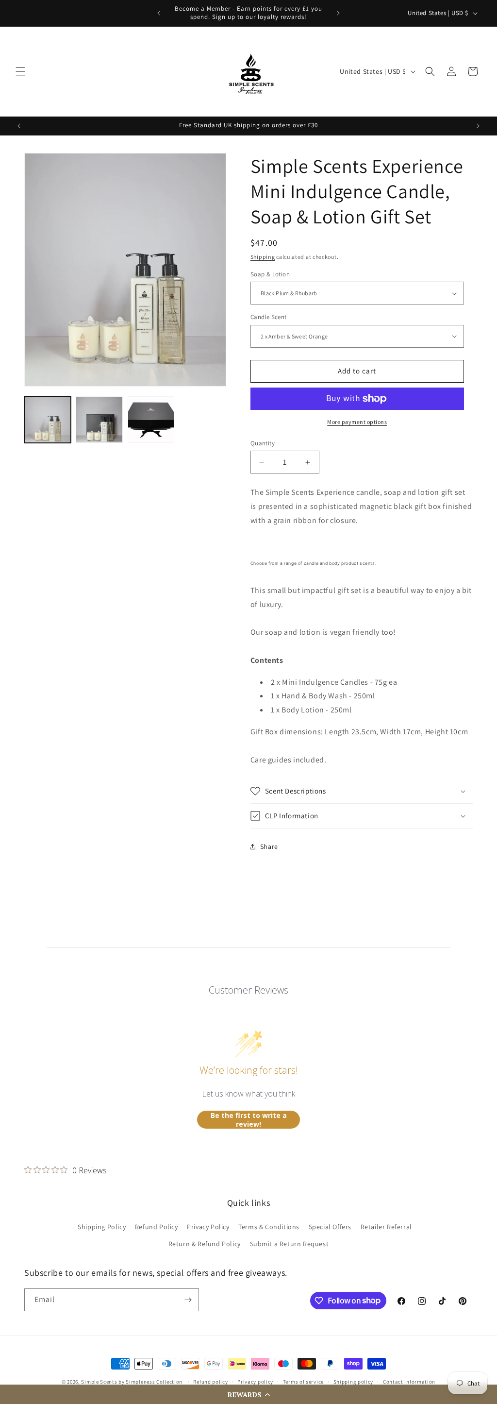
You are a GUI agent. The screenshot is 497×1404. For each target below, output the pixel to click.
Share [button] (269, 846)
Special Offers (330, 1226)
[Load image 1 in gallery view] (47, 419)
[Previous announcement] (158, 13)
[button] (248, 1394)
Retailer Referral (386, 1226)
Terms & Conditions (268, 1226)
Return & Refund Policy (204, 1243)
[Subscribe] (188, 1299)
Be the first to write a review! (249, 1120)
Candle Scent (268, 317)
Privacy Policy (208, 1226)
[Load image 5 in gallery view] (151, 419)
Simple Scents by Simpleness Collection (131, 1381)
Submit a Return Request (289, 1243)
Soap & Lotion (270, 274)
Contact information (409, 1381)
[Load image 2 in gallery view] (99, 419)
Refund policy (210, 1381)
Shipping (262, 256)
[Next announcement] (338, 13)
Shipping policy (353, 1381)
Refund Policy (156, 1226)
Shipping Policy (102, 1226)
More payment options (357, 421)
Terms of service (303, 1381)
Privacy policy (255, 1381)
